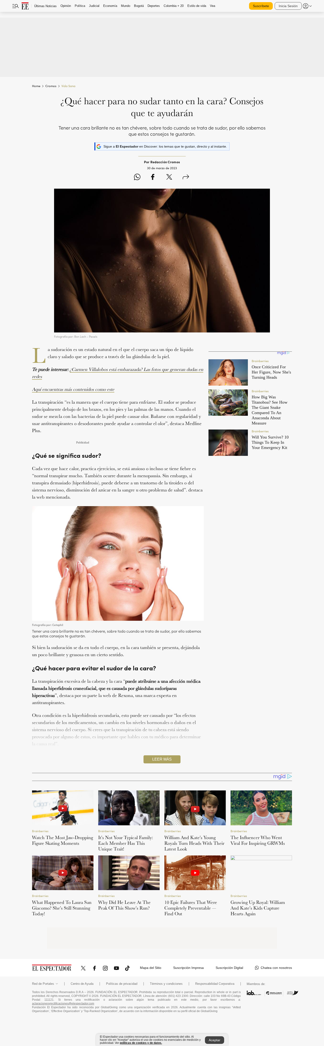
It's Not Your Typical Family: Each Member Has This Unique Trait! (125, 843)
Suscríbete (261, 6)
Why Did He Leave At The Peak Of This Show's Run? (124, 905)
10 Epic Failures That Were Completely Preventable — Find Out (190, 908)
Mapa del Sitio (150, 968)
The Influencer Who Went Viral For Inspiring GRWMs (258, 840)
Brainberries (40, 831)
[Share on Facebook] (152, 178)
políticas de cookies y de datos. (141, 1043)
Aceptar (214, 1040)
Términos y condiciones (166, 983)
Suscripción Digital (229, 968)
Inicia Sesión (288, 6)
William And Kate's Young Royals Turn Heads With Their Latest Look (194, 843)
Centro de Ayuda (82, 983)
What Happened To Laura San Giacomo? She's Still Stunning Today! (62, 908)
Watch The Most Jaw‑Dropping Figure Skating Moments (62, 840)
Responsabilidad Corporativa (214, 983)
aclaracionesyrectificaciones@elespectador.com (63, 1003)
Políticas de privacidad (121, 983)
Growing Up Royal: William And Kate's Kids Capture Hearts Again (258, 908)
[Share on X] (169, 178)
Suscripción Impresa (188, 968)
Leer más (162, 759)
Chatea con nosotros (276, 968)
